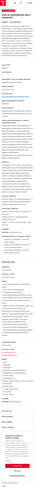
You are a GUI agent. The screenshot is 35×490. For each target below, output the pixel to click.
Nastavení (17, 470)
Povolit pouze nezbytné (17, 475)
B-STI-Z (12, 250)
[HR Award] (4, 486)
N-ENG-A (12, 245)
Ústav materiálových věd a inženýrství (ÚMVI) (15, 96)
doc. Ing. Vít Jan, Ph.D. (8, 89)
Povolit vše (17, 466)
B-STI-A (12, 239)
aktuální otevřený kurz (15, 232)
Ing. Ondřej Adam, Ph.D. (9, 352)
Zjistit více (8, 461)
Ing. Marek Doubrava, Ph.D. (10, 355)
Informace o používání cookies (10, 482)
